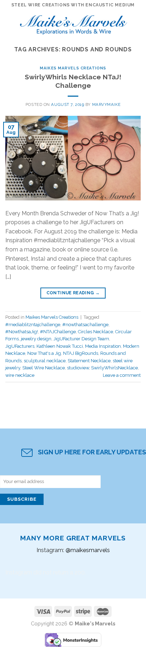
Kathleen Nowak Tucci (59, 346)
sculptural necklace (45, 360)
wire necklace (19, 375)
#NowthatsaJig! (21, 331)
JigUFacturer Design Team (81, 338)
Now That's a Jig (44, 353)
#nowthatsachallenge (85, 324)
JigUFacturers (19, 346)
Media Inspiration (103, 346)
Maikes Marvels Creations (73, 68)
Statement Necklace (89, 360)
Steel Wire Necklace (43, 367)
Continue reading (73, 292)
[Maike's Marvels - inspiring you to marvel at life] (73, 23)
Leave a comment (122, 375)
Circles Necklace (95, 331)
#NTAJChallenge (58, 331)
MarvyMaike (106, 104)
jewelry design (36, 338)
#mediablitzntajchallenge (32, 324)
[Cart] (137, 23)
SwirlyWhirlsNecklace (114, 367)
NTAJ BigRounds (80, 353)
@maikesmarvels (88, 550)
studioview (78, 367)
